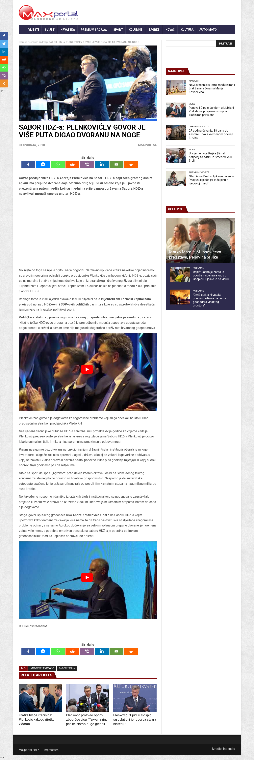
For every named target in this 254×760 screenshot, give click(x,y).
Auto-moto (208, 29)
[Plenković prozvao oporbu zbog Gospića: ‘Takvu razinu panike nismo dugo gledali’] (87, 698)
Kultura (187, 29)
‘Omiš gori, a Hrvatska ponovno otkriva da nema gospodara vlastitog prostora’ (209, 300)
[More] (4, 83)
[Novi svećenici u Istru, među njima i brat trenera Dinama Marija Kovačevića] (176, 87)
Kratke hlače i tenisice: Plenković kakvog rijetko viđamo (37, 719)
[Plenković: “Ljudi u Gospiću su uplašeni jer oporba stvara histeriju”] (135, 698)
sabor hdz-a (67, 668)
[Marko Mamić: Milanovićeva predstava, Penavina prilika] (200, 240)
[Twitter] (4, 44)
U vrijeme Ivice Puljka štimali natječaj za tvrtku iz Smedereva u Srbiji (210, 157)
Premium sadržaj (94, 29)
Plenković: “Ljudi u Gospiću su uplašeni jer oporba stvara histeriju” (134, 719)
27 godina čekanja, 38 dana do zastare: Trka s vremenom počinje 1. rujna (211, 134)
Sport (118, 29)
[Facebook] (28, 164)
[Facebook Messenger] (43, 164)
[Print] (131, 164)
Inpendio (229, 749)
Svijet (50, 29)
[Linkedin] (102, 164)
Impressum (51, 750)
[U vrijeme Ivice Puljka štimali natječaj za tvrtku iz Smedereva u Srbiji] (176, 155)
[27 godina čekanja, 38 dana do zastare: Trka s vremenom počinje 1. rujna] (176, 132)
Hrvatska (68, 29)
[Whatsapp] (58, 164)
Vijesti (33, 29)
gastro (27, 39)
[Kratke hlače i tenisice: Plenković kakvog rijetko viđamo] (40, 698)
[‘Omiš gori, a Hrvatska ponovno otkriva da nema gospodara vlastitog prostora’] (180, 297)
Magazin (194, 81)
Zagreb (154, 29)
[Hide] (1, 91)
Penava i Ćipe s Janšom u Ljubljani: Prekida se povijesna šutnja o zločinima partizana (211, 111)
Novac (170, 29)
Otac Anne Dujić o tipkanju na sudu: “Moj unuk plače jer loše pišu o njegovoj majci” (212, 179)
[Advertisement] (87, 232)
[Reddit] (72, 164)
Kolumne (135, 29)
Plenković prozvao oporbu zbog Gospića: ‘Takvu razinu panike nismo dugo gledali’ (87, 719)
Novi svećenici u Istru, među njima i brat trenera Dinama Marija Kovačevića (212, 88)
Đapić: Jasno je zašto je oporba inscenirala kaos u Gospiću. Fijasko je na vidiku (211, 275)
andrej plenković (42, 668)
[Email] (116, 164)
